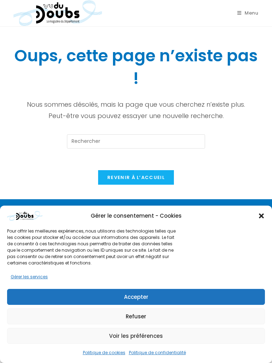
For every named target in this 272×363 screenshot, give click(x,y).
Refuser (136, 316)
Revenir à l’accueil (136, 177)
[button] (261, 215)
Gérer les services (29, 277)
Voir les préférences (136, 336)
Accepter (136, 297)
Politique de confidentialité (157, 353)
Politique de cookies (104, 353)
